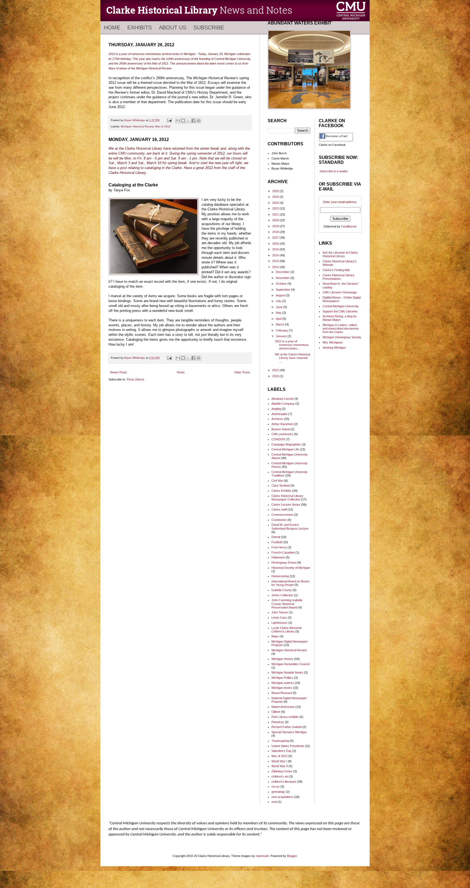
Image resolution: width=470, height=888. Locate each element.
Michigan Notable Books (287, 672)
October (281, 283)
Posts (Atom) (135, 379)
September (283, 289)
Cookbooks (279, 519)
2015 (276, 249)
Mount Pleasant (281, 693)
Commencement (282, 514)
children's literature (283, 781)
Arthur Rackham (282, 424)
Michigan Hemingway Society (342, 337)
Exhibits (139, 27)
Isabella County (281, 590)
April (279, 318)
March (280, 324)
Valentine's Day (281, 750)
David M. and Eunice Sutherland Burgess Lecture (289, 526)
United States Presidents (287, 746)
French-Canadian (283, 552)
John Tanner (279, 612)
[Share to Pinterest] (198, 120)
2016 (276, 243)
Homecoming (280, 576)
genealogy (278, 791)
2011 (276, 370)
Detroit (275, 537)
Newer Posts (118, 372)
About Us (172, 27)
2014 (276, 255)
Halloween (278, 557)
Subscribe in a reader (334, 171)
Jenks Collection (282, 595)
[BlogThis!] (183, 120)
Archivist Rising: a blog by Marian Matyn (340, 318)
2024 (276, 196)
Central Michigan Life (285, 449)
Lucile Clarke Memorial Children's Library (286, 629)
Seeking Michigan (334, 347)
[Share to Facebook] (193, 120)
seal (274, 801)
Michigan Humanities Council (290, 664)
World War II (279, 766)
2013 (276, 261)
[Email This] (178, 120)
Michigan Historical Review (137, 126)
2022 (276, 208)
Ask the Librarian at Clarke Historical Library (340, 254)
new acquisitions (282, 796)
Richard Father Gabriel (286, 727)
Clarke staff (279, 509)
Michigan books (281, 687)
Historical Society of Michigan (290, 567)
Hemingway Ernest (283, 562)
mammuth (262, 856)
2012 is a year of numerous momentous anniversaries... (292, 345)
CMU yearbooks (282, 434)
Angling (276, 408)
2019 (276, 226)
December (283, 272)
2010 (276, 376)
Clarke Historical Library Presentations (338, 277)
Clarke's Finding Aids (336, 270)
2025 (276, 191)
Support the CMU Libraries (340, 311)
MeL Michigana (332, 342)
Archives (277, 418)
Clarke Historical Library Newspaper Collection (287, 497)
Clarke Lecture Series (285, 504)
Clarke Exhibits (281, 490)
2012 (276, 267)
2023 (276, 202)
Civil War (277, 480)
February (282, 330)
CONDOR (278, 439)
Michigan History (282, 658)
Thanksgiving (280, 740)
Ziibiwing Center (281, 771)
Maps (275, 636)
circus (275, 786)
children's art (279, 776)
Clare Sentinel (280, 485)
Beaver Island (280, 429)
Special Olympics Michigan (289, 732)
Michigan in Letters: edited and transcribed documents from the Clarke (341, 328)
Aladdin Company (283, 403)
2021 (276, 214)
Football (276, 542)
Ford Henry (279, 547)
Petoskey (277, 722)
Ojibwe (275, 711)
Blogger (292, 856)
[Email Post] (169, 120)
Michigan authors (282, 682)
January (281, 336)
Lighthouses (279, 622)
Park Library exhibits (285, 716)
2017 (276, 237)
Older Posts (242, 372)
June (279, 307)
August (281, 295)
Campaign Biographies (286, 444)
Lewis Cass (279, 617)
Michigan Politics (282, 677)
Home (112, 27)
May (279, 312)
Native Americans (283, 706)
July (279, 301)
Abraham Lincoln (282, 398)
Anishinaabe (279, 414)
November (283, 277)
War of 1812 (163, 126)
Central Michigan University (341, 306)
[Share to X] (188, 120)
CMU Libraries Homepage (340, 292)
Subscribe (208, 27)
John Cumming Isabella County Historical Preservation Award (286, 603)
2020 (276, 220)
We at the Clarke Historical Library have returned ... (292, 358)
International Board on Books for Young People (290, 583)
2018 (276, 231)
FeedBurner (349, 226)
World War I (279, 761)
